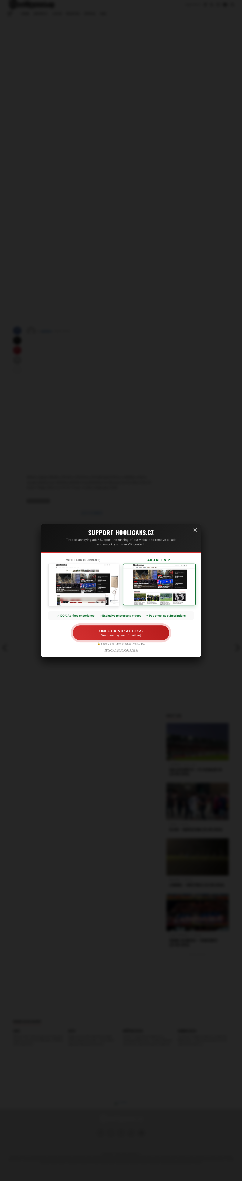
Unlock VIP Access (121, 633)
